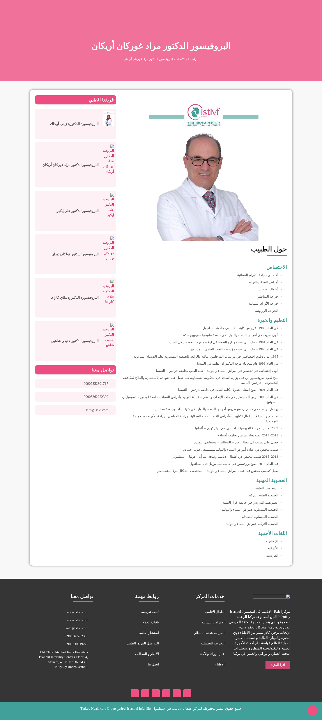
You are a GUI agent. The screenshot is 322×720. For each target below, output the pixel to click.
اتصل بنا (153, 664)
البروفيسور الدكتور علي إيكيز (78, 211)
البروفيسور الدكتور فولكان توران (75, 254)
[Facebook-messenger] (156, 693)
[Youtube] (177, 693)
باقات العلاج (151, 622)
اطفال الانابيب (215, 612)
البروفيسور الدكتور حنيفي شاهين (75, 341)
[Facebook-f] (187, 693)
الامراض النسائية (213, 622)
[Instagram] (166, 693)
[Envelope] (135, 693)
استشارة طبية (149, 633)
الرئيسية (193, 59)
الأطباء (180, 59)
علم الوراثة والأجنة (212, 654)
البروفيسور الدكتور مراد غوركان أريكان (70, 165)
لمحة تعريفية (150, 612)
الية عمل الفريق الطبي (143, 643)
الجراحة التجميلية (213, 643)
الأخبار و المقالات (147, 654)
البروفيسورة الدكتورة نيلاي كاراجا (74, 297)
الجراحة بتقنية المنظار (209, 633)
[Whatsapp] (145, 693)
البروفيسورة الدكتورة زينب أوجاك (74, 124)
